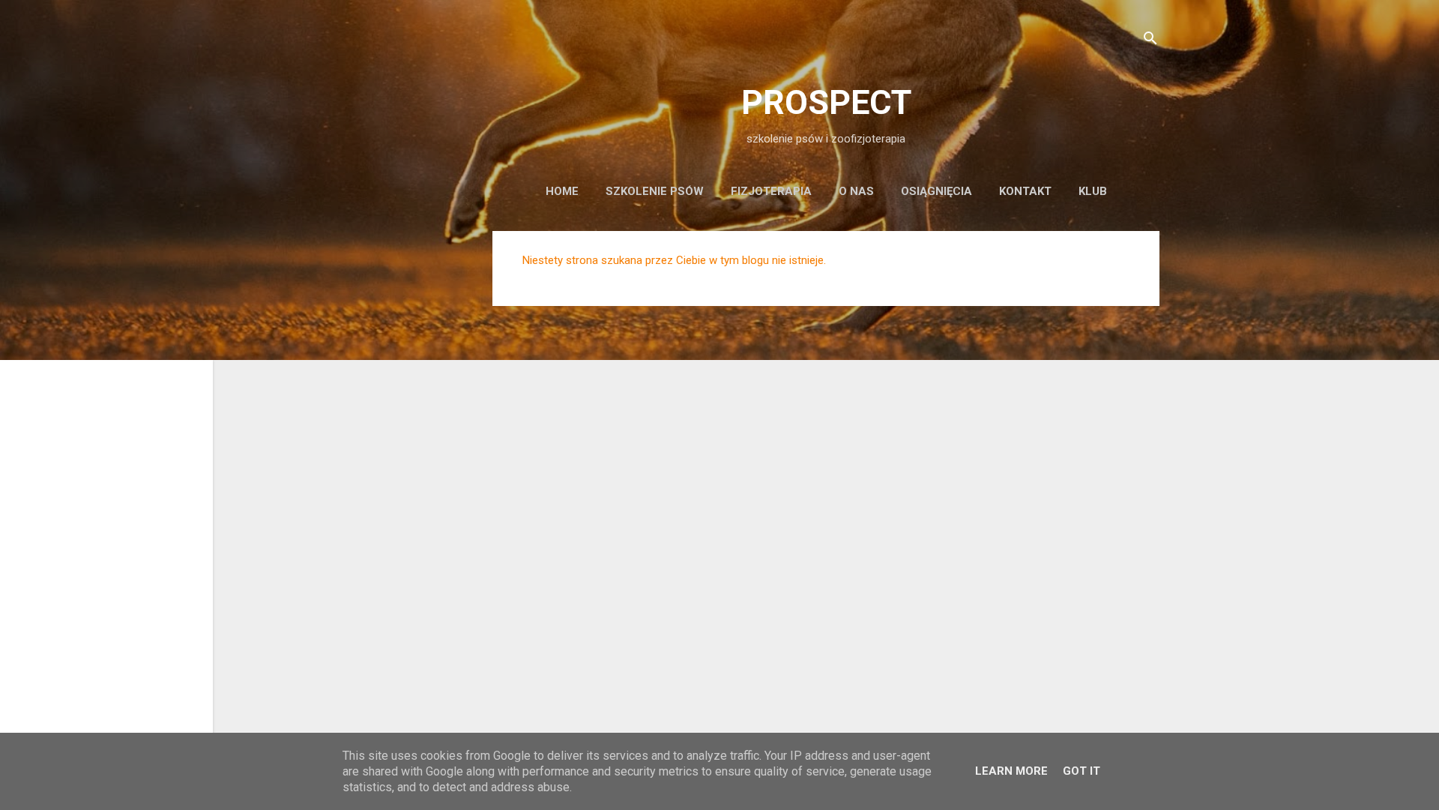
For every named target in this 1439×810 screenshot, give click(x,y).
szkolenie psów (655, 191)
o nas (856, 191)
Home (562, 191)
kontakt (1025, 191)
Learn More (1011, 771)
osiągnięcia (936, 191)
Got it (1081, 771)
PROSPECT (826, 102)
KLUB (1093, 191)
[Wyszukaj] (1150, 41)
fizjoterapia (771, 191)
